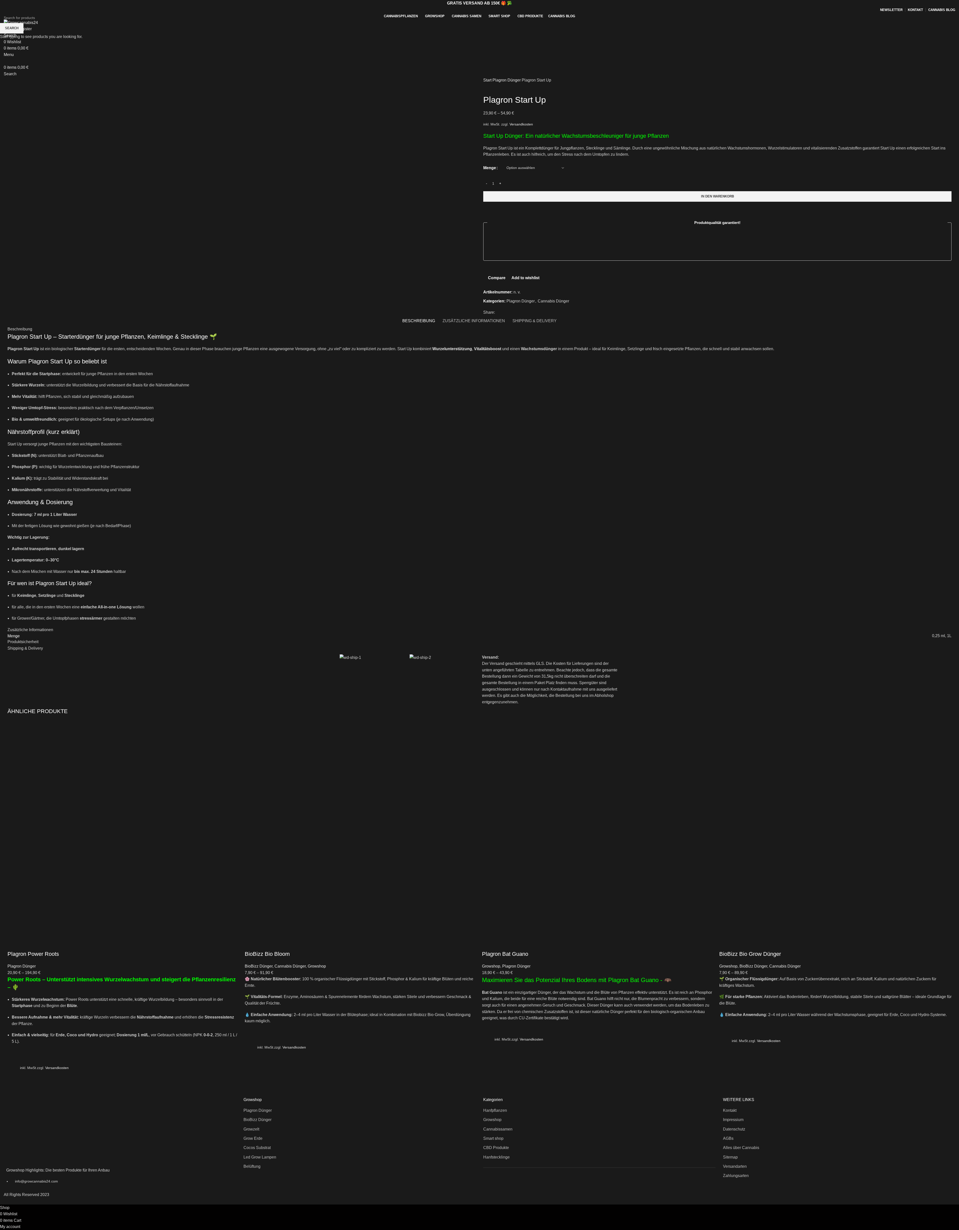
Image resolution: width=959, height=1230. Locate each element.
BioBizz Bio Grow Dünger (750, 954)
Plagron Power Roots (33, 954)
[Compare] (13, 944)
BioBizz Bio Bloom (267, 954)
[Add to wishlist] (13, 1056)
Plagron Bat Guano (505, 954)
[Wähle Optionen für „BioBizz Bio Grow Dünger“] (725, 1041)
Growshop (317, 966)
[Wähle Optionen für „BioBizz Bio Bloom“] (251, 1048)
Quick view (13, 1081)
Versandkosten (57, 1068)
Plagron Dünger (21, 966)
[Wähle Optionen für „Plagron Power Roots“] (13, 1068)
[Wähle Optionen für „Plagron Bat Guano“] (488, 1040)
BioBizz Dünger (258, 966)
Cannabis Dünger (290, 966)
